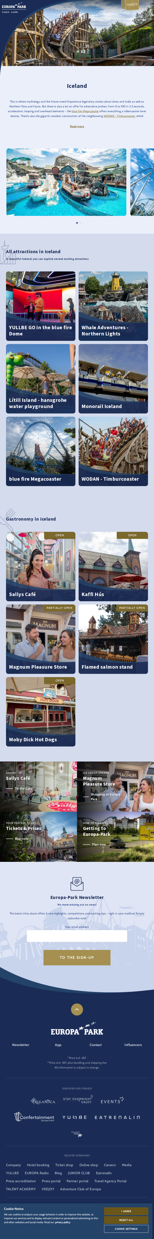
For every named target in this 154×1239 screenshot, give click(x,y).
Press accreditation (21, 1181)
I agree (126, 1211)
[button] (66, 150)
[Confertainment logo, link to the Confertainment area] (34, 1117)
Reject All (126, 1220)
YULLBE (12, 1173)
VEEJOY (48, 1189)
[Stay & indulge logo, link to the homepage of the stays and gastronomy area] (78, 1101)
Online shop (88, 1165)
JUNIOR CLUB (79, 1173)
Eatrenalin (104, 1173)
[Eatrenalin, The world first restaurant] (117, 1117)
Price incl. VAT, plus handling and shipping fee (78, 1062)
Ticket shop (64, 1165)
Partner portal (77, 1181)
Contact (96, 1045)
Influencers (133, 1045)
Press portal (51, 1181)
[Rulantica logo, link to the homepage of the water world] (42, 1101)
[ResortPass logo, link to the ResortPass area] (77, 1132)
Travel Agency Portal (110, 1181)
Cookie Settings (126, 1228)
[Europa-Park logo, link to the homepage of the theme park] (14, 4)
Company (13, 1165)
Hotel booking (38, 1165)
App (58, 1045)
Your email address (77, 926)
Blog (58, 1173)
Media (127, 1165)
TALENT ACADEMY (21, 1189)
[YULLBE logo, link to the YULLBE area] (74, 1117)
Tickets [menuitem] (132, 4)
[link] (77, 1009)
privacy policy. (63, 1222)
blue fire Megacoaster (85, 111)
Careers (110, 1165)
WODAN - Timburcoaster (119, 116)
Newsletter (20, 1045)
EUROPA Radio (37, 1173)
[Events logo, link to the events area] (112, 1101)
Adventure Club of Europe (80, 1189)
